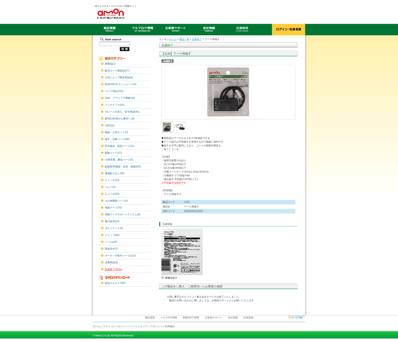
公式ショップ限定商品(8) (119, 77)
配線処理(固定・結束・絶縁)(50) (123, 166)
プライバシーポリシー (115, 326)
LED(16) (109, 125)
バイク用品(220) (114, 91)
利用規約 (170, 326)
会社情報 (233, 317)
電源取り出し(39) (114, 173)
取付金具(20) (112, 221)
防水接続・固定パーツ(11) (119, 146)
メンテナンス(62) (114, 104)
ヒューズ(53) (112, 193)
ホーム (173, 39)
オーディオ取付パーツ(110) (120, 255)
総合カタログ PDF (115, 283)
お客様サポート (213, 317)
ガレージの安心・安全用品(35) (122, 111)
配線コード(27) (113, 152)
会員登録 (248, 317)
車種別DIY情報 (191, 317)
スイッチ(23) (112, 180)
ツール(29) (111, 241)
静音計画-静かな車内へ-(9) (120, 118)
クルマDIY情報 (168, 317)
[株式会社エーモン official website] (116, 14)
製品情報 (150, 317)
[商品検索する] (114, 51)
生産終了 (197, 39)
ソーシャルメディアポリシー (146, 326)
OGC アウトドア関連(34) (120, 98)
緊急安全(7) (111, 248)
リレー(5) (110, 187)
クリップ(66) (112, 235)
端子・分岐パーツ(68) (117, 139)
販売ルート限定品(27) (117, 70)
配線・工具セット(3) (116, 132)
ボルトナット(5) (114, 228)
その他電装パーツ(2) (116, 200)
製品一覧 (184, 39)
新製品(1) (110, 63)
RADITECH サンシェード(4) (120, 84)
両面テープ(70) (113, 207)
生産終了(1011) (113, 269)
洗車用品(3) (111, 262)
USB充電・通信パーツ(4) (119, 159)
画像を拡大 (173, 277)
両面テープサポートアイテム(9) (122, 214)
